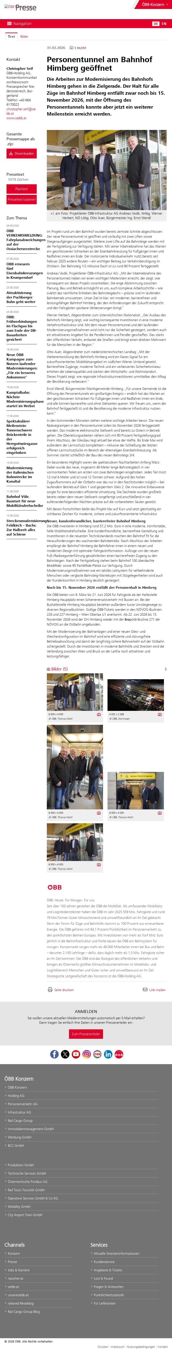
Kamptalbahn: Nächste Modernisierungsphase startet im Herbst (25, 399)
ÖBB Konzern (17, 1087)
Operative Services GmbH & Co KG (32, 1198)
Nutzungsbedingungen (141, 1347)
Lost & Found (103, 1278)
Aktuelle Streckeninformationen (116, 1253)
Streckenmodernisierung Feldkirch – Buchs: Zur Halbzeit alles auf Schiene (26, 528)
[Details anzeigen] (98, 714)
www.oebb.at (16, 118)
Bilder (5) (59, 669)
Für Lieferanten (104, 1303)
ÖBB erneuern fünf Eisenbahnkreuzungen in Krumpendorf (24, 271)
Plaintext (21, 189)
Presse (12, 1262)
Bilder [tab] (24, 36)
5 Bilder (80, 48)
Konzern (13, 1253)
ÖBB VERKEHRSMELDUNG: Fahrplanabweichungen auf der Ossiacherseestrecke (25, 240)
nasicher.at (15, 1278)
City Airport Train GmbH (24, 1215)
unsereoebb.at (18, 1295)
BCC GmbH (15, 1145)
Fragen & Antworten (108, 1287)
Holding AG (15, 1096)
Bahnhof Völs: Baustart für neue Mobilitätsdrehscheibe (24, 501)
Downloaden (24, 153)
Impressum (117, 1347)
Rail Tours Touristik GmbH (26, 1190)
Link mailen (157, 990)
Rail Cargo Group (19, 1120)
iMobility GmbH (18, 1206)
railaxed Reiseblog (20, 1303)
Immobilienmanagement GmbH (30, 1129)
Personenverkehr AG (22, 1104)
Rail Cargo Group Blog (23, 1311)
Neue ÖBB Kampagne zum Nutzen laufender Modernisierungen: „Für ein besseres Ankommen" (22, 366)
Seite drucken (64, 990)
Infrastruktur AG (19, 1112)
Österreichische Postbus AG (27, 1182)
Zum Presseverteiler (86, 1034)
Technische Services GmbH (26, 1173)
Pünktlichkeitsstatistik (108, 1295)
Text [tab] (11, 36)
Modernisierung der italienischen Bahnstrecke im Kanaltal (20, 475)
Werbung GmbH (19, 1137)
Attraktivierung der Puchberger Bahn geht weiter (20, 297)
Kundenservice (104, 1262)
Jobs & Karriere (18, 1270)
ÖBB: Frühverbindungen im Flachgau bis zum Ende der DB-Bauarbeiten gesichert (21, 328)
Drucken (103, 1347)
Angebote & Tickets (107, 1270)
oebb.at (13, 1287)
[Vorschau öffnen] (107, 170)
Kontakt (163, 1347)
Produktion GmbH (20, 1165)
